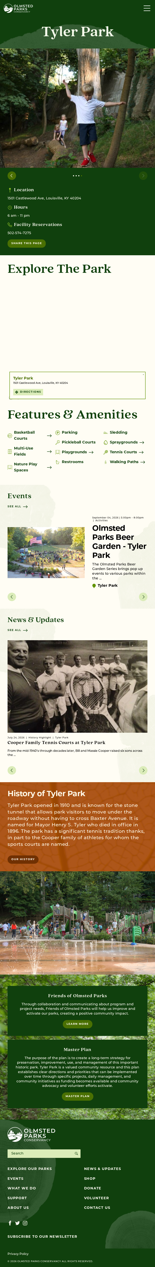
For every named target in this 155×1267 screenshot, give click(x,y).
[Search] (76, 1153)
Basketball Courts (24, 436)
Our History (23, 859)
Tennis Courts (123, 452)
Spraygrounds (124, 442)
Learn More (78, 1024)
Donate (93, 1188)
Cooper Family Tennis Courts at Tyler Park (56, 742)
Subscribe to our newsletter (42, 1237)
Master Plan (78, 1096)
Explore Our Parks (30, 1169)
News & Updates (102, 1169)
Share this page (26, 243)
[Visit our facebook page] (10, 1223)
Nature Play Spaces (25, 467)
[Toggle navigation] (147, 8)
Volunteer (96, 1198)
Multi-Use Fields (23, 452)
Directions (30, 392)
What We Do (22, 1188)
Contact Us (97, 1208)
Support (17, 1198)
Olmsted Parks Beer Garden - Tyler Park (119, 542)
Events (16, 1179)
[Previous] (12, 175)
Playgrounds (74, 452)
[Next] (143, 175)
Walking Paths (124, 462)
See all (14, 506)
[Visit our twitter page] (17, 1223)
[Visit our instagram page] (25, 1223)
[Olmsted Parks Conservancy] (18, 8)
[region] (77, 340)
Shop (90, 1179)
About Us (18, 1208)
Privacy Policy (18, 1254)
